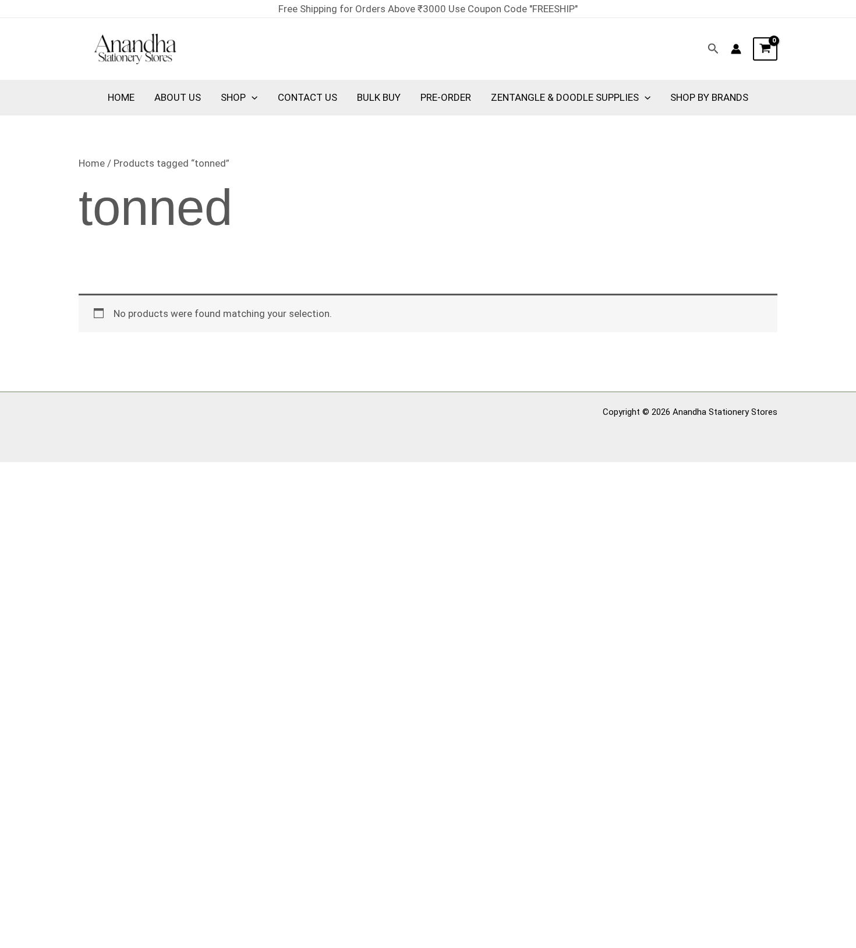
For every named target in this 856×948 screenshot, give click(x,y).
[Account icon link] (736, 49)
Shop (233, 97)
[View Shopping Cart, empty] (765, 49)
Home (121, 97)
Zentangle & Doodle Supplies (565, 97)
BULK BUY (379, 97)
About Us (177, 97)
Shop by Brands (709, 97)
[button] (713, 49)
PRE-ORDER (445, 97)
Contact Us (307, 97)
